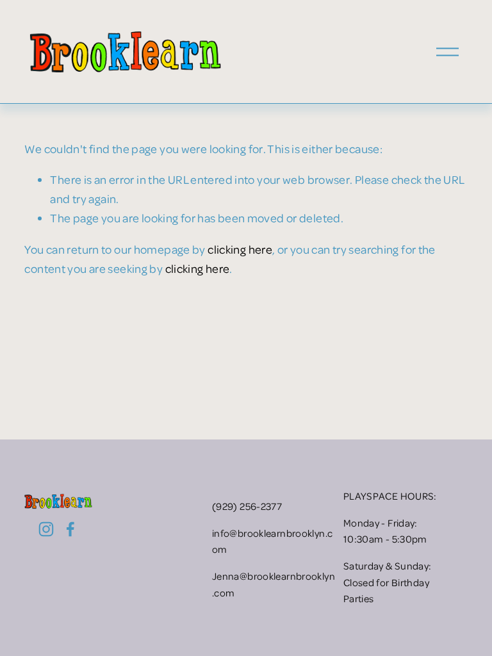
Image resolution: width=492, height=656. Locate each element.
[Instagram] (46, 529)
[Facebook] (70, 529)
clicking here (240, 249)
